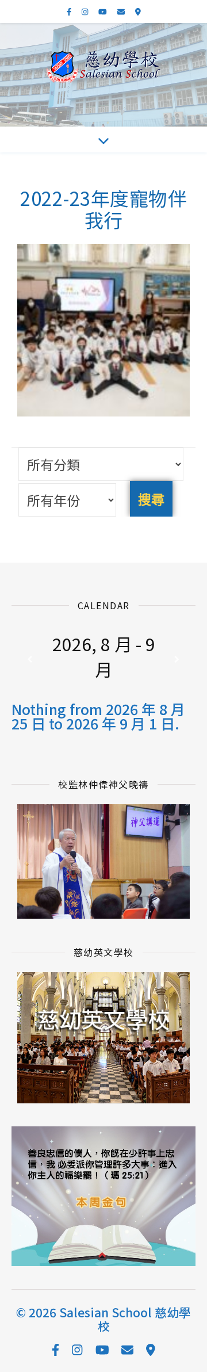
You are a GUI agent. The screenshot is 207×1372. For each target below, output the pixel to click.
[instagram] (86, 11)
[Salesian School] (103, 66)
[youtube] (103, 11)
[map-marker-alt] (138, 11)
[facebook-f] (70, 11)
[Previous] (30, 659)
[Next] (177, 659)
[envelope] (121, 11)
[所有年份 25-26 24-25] (67, 500)
